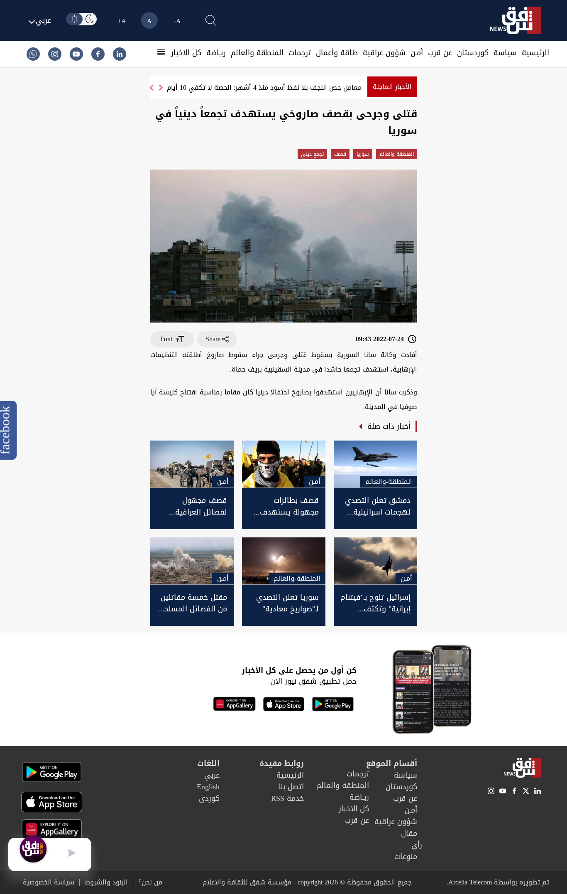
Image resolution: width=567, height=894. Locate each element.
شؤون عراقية (384, 53)
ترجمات (299, 53)
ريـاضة (216, 53)
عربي (212, 775)
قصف (340, 154)
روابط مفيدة (281, 763)
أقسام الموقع (391, 763)
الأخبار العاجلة (392, 86)
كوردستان (473, 53)
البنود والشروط (106, 882)
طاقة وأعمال (337, 53)
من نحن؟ (150, 882)
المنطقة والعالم (257, 53)
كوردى (209, 798)
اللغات (208, 763)
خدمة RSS (287, 798)
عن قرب (440, 53)
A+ (121, 21)
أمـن (417, 53)
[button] (151, 87)
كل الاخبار (186, 53)
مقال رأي (411, 839)
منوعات (405, 857)
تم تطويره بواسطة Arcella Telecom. (498, 882)
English (208, 787)
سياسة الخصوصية (48, 882)
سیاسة (505, 53)
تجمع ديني (312, 154)
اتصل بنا (291, 787)
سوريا (363, 154)
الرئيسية (535, 53)
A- (177, 21)
